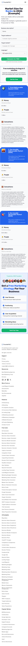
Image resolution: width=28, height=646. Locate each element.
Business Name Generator (9, 443)
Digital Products (6, 622)
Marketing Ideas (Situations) (9, 572)
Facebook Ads (5, 552)
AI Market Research (7, 419)
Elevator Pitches (6, 550)
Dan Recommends (6, 393)
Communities (5, 614)
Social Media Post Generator (9, 499)
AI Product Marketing (7, 422)
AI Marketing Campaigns (8, 417)
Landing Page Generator (8, 470)
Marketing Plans (6, 574)
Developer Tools (6, 619)
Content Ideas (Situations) (9, 547)
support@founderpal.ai (8, 366)
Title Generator (6, 507)
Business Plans (6, 537)
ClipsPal (4, 395)
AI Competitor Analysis (8, 407)
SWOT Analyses (6, 598)
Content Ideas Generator (8, 455)
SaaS (3, 639)
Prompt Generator (6, 492)
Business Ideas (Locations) (9, 523)
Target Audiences (6, 601)
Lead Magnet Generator (8, 472)
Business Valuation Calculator (10, 448)
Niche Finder (5, 487)
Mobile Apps (5, 631)
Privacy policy (5, 361)
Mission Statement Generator (9, 484)
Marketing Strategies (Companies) (7, 580)
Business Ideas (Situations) (9, 527)
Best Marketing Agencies (8, 372)
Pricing (3, 359)
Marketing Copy (6, 567)
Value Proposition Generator (9, 511)
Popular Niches (6, 609)
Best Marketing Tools (7, 374)
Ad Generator (5, 430)
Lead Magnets (5, 562)
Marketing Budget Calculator (9, 475)
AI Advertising (5, 402)
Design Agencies (6, 617)
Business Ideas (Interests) (8, 520)
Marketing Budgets (7, 564)
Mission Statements (7, 585)
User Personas (5, 603)
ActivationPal (5, 388)
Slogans (4, 596)
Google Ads (5, 554)
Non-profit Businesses (8, 634)
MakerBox (4, 391)
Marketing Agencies (7, 629)
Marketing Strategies (7, 577)
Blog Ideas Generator (7, 433)
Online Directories (6, 636)
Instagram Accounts (7, 627)
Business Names (6, 535)
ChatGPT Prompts (6, 540)
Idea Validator (5, 465)
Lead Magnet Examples (8, 386)
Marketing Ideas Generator (9, 477)
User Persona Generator (8, 509)
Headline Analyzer (6, 462)
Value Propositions (7, 606)
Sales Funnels (5, 593)
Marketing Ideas (6, 569)
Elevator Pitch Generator (8, 460)
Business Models (6, 530)
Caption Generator (6, 450)
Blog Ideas (4, 518)
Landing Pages (6, 559)
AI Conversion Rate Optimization (10, 410)
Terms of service (6, 363)
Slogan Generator (6, 497)
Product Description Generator (10, 489)
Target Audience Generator (9, 504)
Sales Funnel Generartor (8, 494)
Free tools (5, 428)
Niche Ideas (5, 591)
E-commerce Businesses (8, 624)
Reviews (4, 377)
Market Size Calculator (8, 482)
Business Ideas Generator (8, 435)
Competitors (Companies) (8, 542)
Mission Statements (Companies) (7, 588)
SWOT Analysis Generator (8, 502)
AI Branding (5, 405)
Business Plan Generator (8, 445)
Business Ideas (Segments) (9, 525)
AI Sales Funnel (6, 424)
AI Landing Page (6, 412)
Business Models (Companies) (10, 532)
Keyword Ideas (5, 557)
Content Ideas (5, 545)
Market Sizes (5, 582)
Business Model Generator (9, 440)
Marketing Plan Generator (8, 480)
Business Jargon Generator (9, 438)
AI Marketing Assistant (8, 415)
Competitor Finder (6, 453)
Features (4, 399)
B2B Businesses (6, 612)
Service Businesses (7, 641)
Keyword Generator (7, 467)
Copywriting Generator (8, 457)
